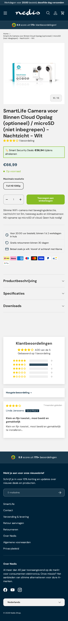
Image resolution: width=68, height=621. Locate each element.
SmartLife (9, 504)
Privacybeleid (11, 548)
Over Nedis (9, 535)
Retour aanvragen (13, 523)
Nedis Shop (16, 613)
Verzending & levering (16, 516)
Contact (8, 510)
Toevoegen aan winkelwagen (45, 199)
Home (5, 33)
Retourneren (10, 529)
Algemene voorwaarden (17, 542)
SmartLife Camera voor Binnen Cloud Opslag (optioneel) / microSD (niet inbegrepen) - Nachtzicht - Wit (32, 37)
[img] (13, 405)
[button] (62, 13)
